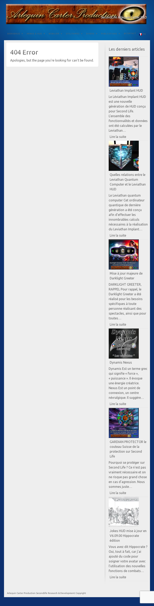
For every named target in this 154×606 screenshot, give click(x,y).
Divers (90, 34)
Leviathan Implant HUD (126, 90)
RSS (144, 11)
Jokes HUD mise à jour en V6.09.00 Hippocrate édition (128, 535)
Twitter (133, 11)
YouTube (138, 11)
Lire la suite (125, 137)
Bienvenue (13, 34)
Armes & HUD (34, 34)
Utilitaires (73, 34)
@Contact (130, 34)
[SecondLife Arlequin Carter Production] (77, 14)
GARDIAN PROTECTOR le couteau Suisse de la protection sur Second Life (128, 449)
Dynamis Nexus (121, 362)
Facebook (128, 11)
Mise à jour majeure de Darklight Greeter (126, 276)
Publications (109, 34)
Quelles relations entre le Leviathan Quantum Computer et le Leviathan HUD (128, 182)
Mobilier (54, 34)
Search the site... (144, 34)
